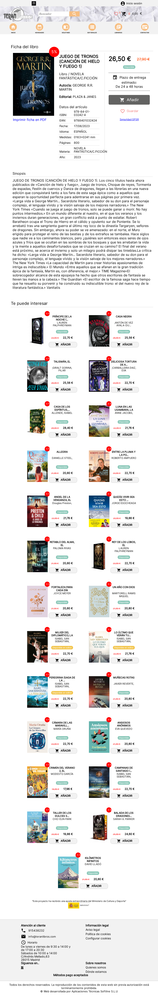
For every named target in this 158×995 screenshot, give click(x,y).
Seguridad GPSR (129, 119)
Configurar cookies (98, 938)
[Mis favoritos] (116, 13)
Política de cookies (98, 934)
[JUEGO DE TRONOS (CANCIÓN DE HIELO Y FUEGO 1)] (33, 84)
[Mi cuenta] (122, 3)
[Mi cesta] (123, 13)
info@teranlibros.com (42, 936)
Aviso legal (93, 929)
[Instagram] (34, 3)
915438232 (36, 930)
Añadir (132, 99)
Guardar (131, 111)
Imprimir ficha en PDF (29, 120)
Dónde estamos (96, 971)
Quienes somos (96, 967)
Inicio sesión (134, 3)
